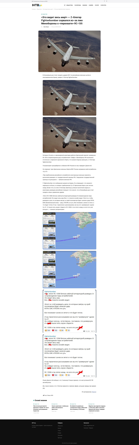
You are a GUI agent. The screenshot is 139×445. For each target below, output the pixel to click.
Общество (69, 5)
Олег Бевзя (46, 26)
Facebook (86, 428)
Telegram (91, 428)
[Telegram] (106, 1)
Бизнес (85, 5)
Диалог (94, 392)
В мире (91, 5)
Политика (78, 5)
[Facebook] (104, 1)
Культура (103, 5)
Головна (34, 9)
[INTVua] (37, 5)
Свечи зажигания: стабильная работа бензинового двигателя (60, 407)
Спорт (97, 5)
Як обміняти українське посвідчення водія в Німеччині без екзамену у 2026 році (78, 407)
